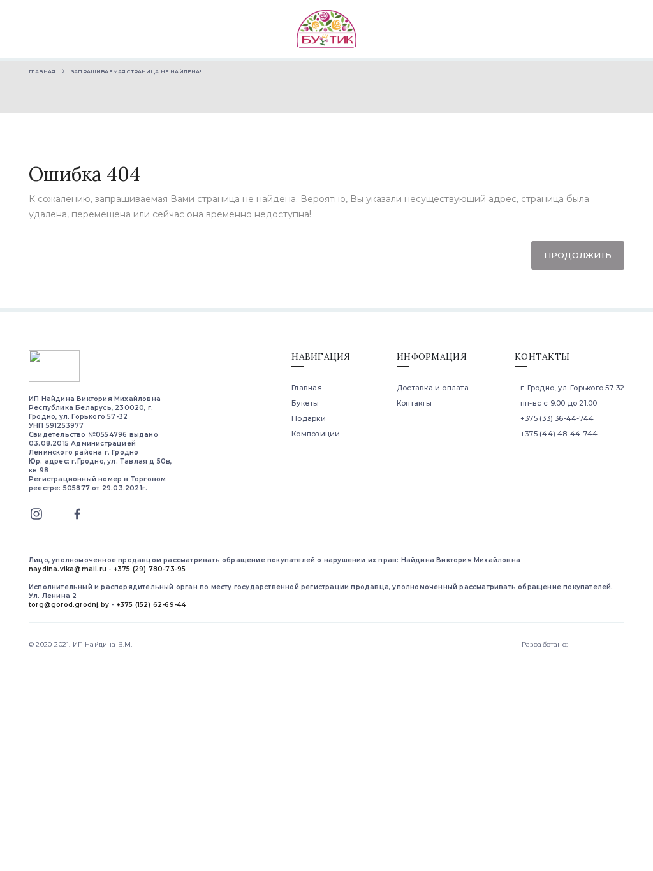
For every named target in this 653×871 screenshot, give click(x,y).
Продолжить (578, 255)
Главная (42, 71)
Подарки (308, 418)
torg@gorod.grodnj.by (69, 605)
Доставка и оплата (433, 387)
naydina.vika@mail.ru (67, 569)
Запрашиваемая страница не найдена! (136, 71)
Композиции (315, 433)
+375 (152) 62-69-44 (151, 605)
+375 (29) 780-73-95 (150, 569)
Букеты (305, 403)
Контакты (414, 403)
